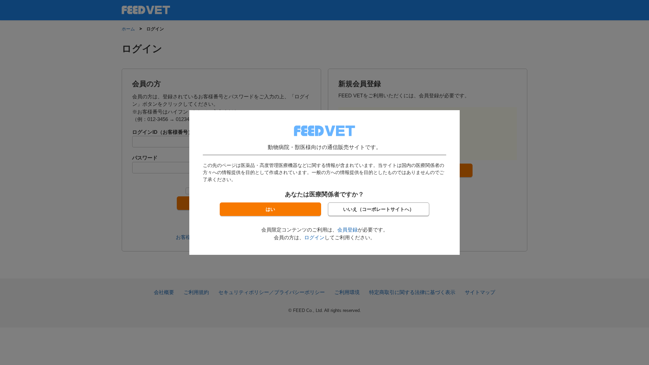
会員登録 (347, 230)
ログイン (314, 237)
